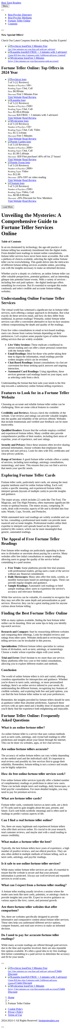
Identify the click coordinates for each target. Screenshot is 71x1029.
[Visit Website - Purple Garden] (19, 141)
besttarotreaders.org (49, 1020)
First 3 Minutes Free (31, 47)
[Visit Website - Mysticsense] (18, 120)
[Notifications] (2, 30)
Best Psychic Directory (20, 14)
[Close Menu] (2, 10)
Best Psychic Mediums (20, 17)
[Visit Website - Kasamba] (17, 100)
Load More (8, 207)
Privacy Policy (15, 1012)
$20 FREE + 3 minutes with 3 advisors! (37, 53)
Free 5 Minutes (33, 59)
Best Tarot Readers (11, 2)
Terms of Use (15, 1015)
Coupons (12, 23)
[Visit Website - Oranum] (16, 183)
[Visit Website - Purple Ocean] (19, 162)
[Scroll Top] (2, 1027)
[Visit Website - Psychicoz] (17, 79)
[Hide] (2, 963)
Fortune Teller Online (19, 20)
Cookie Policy (15, 1009)
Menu (5, 6)
